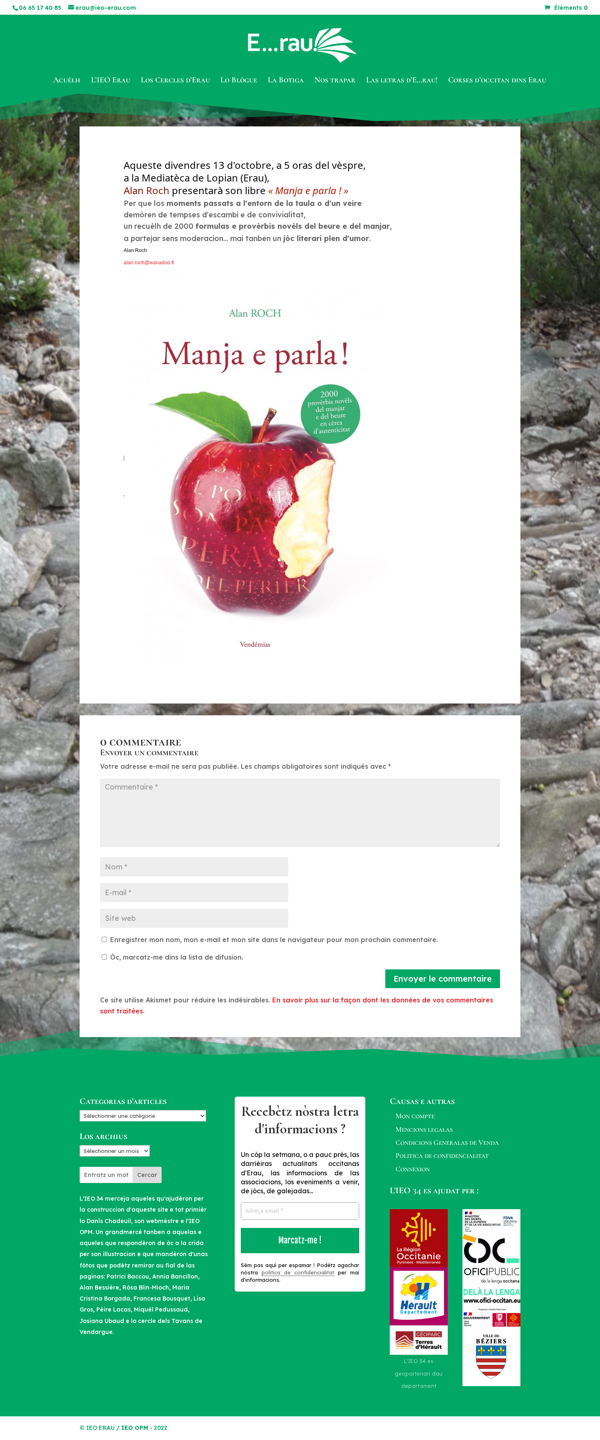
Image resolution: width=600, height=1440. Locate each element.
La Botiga (286, 81)
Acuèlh (66, 81)
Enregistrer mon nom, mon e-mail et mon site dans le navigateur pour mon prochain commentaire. (274, 940)
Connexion (413, 1168)
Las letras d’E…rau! (402, 81)
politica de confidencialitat (298, 1272)
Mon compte (415, 1115)
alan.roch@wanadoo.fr (149, 262)
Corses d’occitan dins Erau (497, 81)
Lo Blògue (238, 81)
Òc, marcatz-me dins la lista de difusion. (175, 957)
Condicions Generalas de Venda (447, 1142)
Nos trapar (335, 81)
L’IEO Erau (110, 81)
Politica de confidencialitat (442, 1155)
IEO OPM (134, 1427)
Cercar (147, 1175)
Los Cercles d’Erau (175, 81)
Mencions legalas (424, 1129)
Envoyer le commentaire (442, 978)
